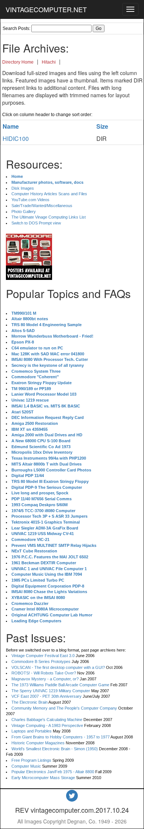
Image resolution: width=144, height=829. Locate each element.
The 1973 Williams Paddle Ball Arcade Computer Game (60, 685)
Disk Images (22, 188)
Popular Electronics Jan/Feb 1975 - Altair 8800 (52, 771)
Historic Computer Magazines (38, 743)
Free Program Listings (31, 760)
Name (11, 126)
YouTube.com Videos (30, 199)
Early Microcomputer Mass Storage (43, 777)
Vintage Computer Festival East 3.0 (43, 655)
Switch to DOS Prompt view (36, 223)
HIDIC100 (16, 138)
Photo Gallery (23, 211)
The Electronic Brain (29, 702)
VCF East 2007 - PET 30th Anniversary (46, 696)
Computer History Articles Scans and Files (49, 194)
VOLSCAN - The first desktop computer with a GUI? (58, 667)
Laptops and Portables (31, 731)
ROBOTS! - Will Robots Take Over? (43, 673)
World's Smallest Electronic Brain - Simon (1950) (54, 749)
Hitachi (49, 62)
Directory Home (18, 62)
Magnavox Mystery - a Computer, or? (45, 679)
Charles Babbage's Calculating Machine (46, 719)
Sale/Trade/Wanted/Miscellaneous (41, 205)
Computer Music (26, 766)
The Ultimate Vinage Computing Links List (48, 217)
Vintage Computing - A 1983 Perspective (47, 725)
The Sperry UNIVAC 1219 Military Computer (50, 690)
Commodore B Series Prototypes (41, 661)
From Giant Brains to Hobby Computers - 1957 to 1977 (60, 737)
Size (102, 126)
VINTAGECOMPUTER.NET (46, 9)
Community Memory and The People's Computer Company (64, 708)
